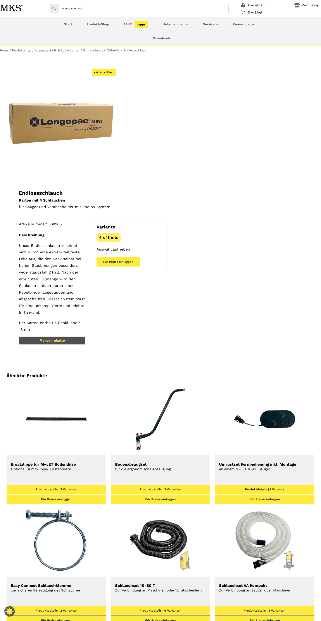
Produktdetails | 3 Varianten (160, 489)
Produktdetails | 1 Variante (264, 489)
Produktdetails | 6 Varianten (160, 610)
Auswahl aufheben (113, 249)
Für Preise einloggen (118, 261)
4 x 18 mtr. (108, 237)
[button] (9, 611)
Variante (106, 227)
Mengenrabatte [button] (52, 340)
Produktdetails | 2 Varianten (56, 489)
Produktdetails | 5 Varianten (264, 610)
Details (56, 419)
